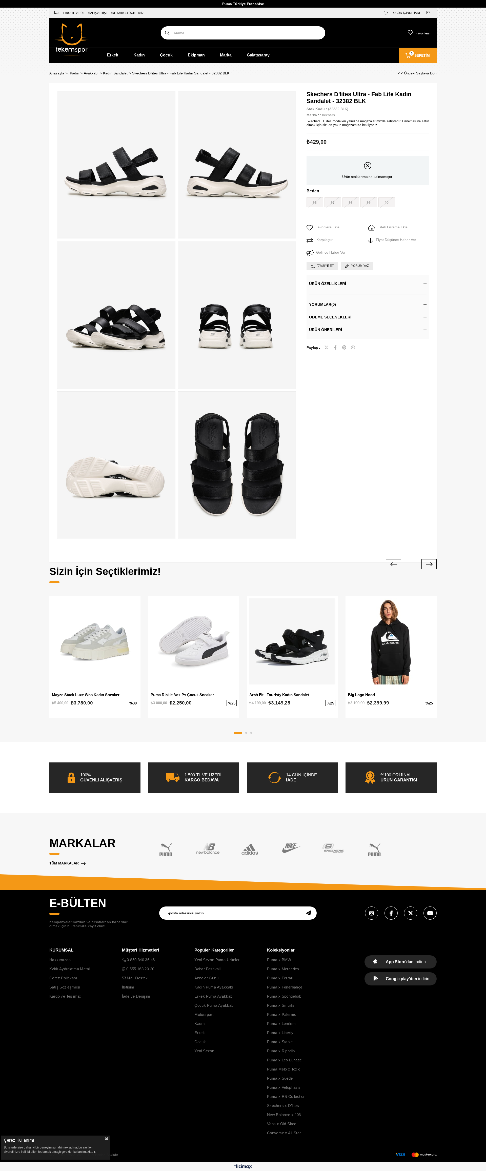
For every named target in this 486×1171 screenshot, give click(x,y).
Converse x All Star (284, 1133)
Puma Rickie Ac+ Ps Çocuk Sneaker (182, 695)
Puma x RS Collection (286, 1096)
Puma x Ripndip (281, 1051)
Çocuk (166, 55)
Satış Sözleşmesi (64, 987)
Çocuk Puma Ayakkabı (214, 1005)
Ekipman (196, 55)
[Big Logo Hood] (391, 641)
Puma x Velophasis (284, 1087)
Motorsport (203, 1014)
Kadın (139, 55)
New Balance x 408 (284, 1115)
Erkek (112, 55)
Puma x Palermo (281, 1014)
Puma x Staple (280, 1042)
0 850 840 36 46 (140, 960)
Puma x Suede (280, 1078)
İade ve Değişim (136, 996)
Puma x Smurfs (280, 1005)
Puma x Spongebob (284, 996)
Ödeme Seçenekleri (330, 317)
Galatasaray (258, 55)
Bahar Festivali (207, 969)
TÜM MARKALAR (64, 863)
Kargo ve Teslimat (65, 996)
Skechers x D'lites (283, 1105)
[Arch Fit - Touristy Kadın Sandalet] (292, 641)
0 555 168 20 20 (139, 969)
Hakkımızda (60, 960)
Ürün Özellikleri (327, 283)
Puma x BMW (279, 960)
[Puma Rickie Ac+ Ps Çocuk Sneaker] (194, 641)
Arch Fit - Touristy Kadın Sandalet (279, 695)
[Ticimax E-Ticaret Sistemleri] (243, 1167)
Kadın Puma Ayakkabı (213, 987)
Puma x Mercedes (283, 969)
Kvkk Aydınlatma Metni (69, 969)
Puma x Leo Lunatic (284, 1060)
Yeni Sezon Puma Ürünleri (217, 960)
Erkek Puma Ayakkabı (214, 996)
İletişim (128, 987)
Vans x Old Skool (282, 1124)
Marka (226, 55)
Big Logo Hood (361, 695)
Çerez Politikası (63, 978)
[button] (238, 733)
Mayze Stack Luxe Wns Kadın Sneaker (85, 695)
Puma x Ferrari (280, 978)
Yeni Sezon (204, 1051)
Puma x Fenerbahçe (284, 987)
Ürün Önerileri (325, 330)
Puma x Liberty (280, 1033)
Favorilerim (423, 33)
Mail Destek (137, 978)
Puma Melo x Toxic (283, 1069)
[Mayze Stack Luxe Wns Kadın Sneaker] (95, 641)
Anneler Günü (206, 978)
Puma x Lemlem (281, 1023)
